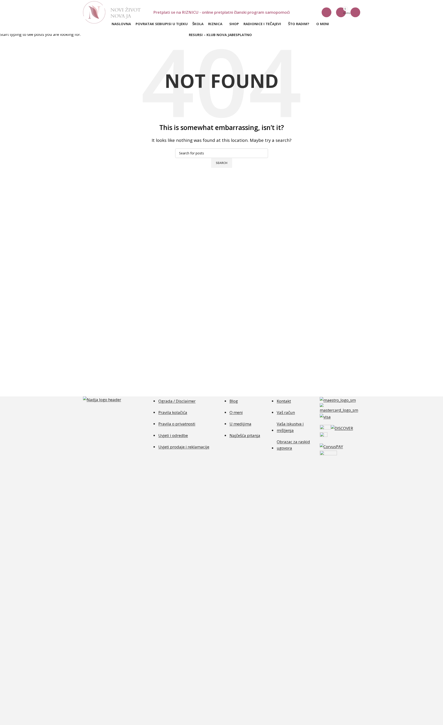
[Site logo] (112, 12)
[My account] (355, 12)
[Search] (326, 12)
